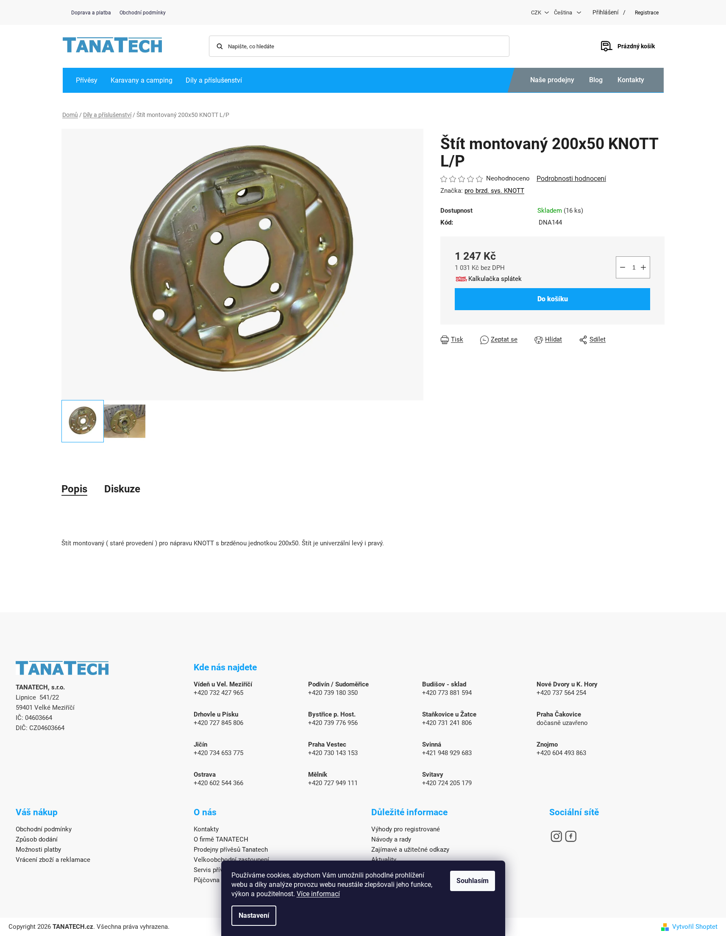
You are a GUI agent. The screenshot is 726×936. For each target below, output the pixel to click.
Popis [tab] (74, 489)
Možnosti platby (38, 849)
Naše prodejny (552, 80)
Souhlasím (472, 881)
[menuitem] (87, 80)
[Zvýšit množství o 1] (643, 267)
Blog (596, 80)
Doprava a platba (91, 13)
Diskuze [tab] (122, 489)
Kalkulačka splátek (495, 279)
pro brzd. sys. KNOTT (494, 190)
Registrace (647, 13)
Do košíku (552, 299)
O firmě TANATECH (221, 839)
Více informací (318, 894)
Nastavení (254, 915)
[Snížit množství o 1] (622, 267)
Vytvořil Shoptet (695, 926)
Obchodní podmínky (143, 13)
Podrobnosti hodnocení (571, 179)
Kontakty (631, 80)
